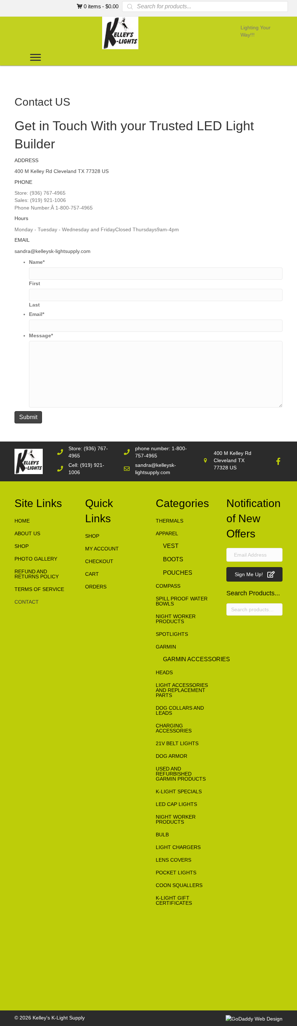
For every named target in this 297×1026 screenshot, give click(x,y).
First (34, 283)
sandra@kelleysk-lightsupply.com (52, 251)
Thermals (169, 521)
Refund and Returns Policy (36, 574)
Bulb (162, 834)
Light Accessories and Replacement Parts (182, 690)
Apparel (167, 533)
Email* (36, 314)
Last (34, 305)
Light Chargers (178, 847)
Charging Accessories (174, 728)
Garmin (166, 647)
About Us (27, 533)
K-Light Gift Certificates (174, 900)
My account (102, 549)
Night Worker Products (176, 618)
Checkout (99, 561)
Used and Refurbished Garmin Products (181, 774)
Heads (164, 672)
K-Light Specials (179, 791)
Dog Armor (171, 756)
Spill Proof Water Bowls (182, 601)
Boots (173, 559)
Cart (92, 574)
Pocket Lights (176, 872)
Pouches (177, 573)
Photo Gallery (35, 559)
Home (22, 521)
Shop (21, 546)
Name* (37, 262)
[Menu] (35, 57)
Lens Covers (173, 860)
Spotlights (172, 634)
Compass (168, 586)
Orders (95, 587)
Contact (26, 602)
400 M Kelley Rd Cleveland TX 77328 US (61, 171)
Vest (171, 546)
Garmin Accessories (196, 659)
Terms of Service (39, 589)
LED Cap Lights (176, 804)
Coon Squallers (179, 885)
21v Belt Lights (177, 743)
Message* (41, 335)
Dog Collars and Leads (180, 710)
